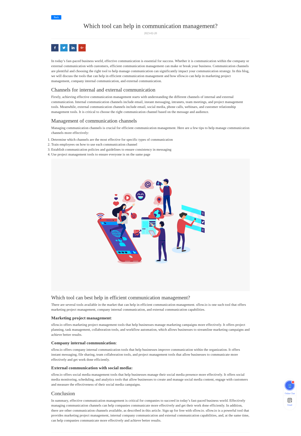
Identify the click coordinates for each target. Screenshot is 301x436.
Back (56, 17)
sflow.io (198, 410)
